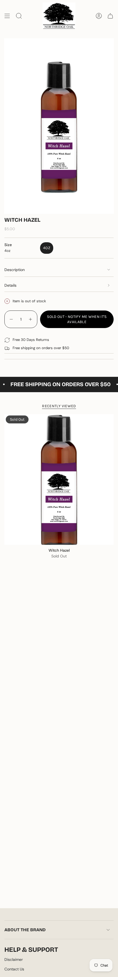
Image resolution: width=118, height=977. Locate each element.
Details (10, 285)
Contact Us (14, 969)
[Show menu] (7, 15)
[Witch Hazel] (59, 479)
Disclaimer (13, 959)
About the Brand (25, 929)
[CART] (110, 15)
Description (14, 269)
